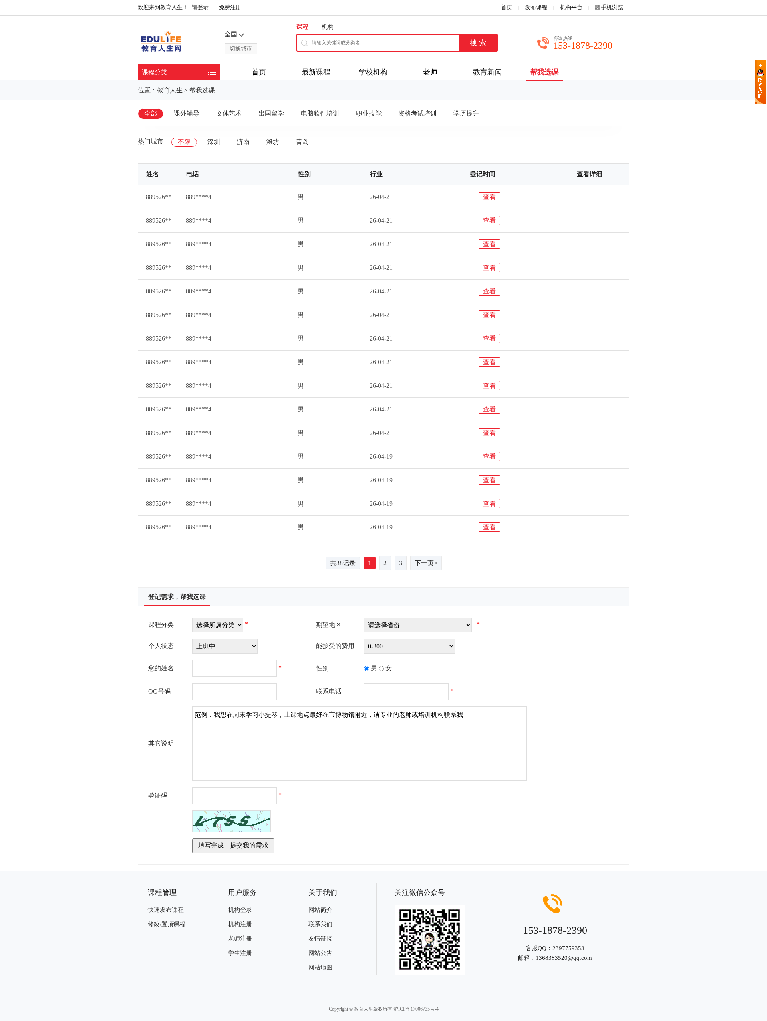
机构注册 (240, 924)
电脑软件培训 (320, 113)
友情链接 (320, 938)
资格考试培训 (417, 113)
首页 (506, 7)
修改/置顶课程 (166, 924)
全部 (150, 113)
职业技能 (369, 113)
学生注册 (240, 953)
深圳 (213, 141)
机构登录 (240, 910)
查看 (489, 196)
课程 (302, 27)
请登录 (200, 7)
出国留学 (271, 113)
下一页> (426, 563)
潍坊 (272, 141)
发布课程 (536, 7)
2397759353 (568, 948)
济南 (243, 141)
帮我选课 (202, 90)
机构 (328, 27)
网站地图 (320, 967)
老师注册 (240, 938)
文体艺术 (229, 113)
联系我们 (320, 924)
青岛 (302, 141)
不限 (184, 141)
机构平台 (571, 7)
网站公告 (320, 953)
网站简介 (320, 910)
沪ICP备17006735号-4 (416, 1009)
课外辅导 (186, 113)
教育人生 (170, 90)
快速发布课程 (166, 910)
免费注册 (230, 7)
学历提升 (466, 113)
